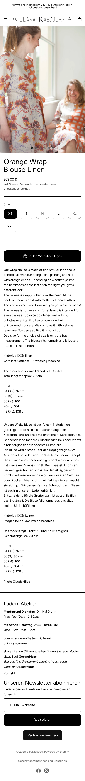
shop (56, 330)
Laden (36, 491)
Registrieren (42, 720)
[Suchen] (15, 19)
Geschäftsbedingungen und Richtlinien (42, 760)
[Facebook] (38, 770)
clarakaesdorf (35, 751)
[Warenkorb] (80, 19)
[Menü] (5, 19)
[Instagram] (46, 770)
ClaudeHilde (21, 582)
